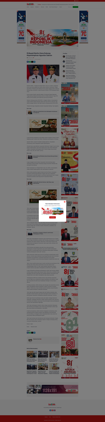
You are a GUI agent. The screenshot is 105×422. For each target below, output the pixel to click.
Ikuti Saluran (52, 217)
